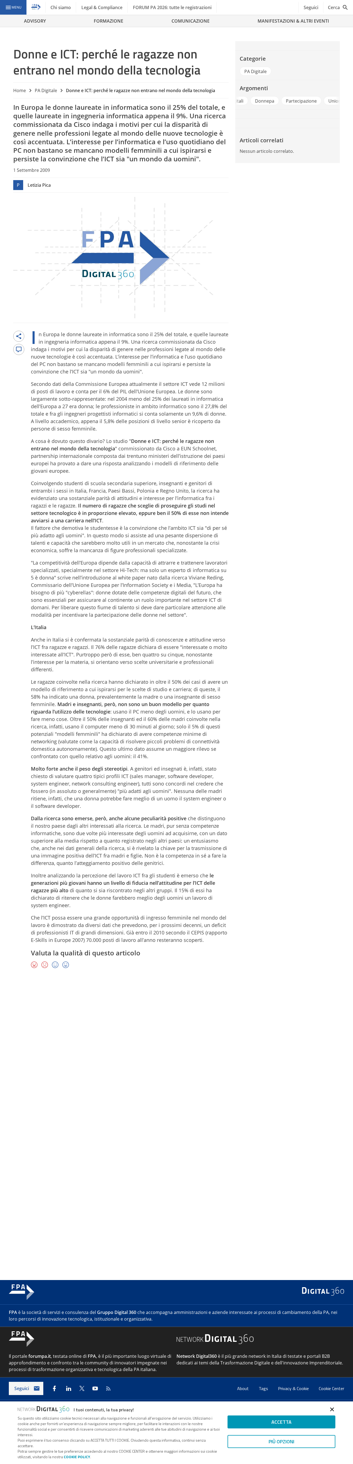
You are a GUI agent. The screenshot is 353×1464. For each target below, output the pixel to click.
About (243, 1388)
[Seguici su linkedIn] (68, 1388)
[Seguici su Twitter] (82, 1388)
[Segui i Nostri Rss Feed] (108, 1388)
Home (19, 90)
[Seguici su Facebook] (54, 1388)
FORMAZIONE (108, 21)
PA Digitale (46, 90)
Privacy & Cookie (294, 1388)
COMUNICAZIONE (191, 21)
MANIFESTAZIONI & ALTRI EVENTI (293, 21)
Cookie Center (331, 1388)
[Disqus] (176, 1053)
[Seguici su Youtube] (95, 1388)
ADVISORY (35, 21)
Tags (264, 1388)
